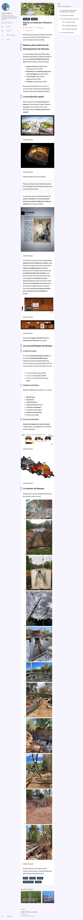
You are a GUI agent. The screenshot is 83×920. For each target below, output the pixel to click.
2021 (25, 878)
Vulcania (35, 868)
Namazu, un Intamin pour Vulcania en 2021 (37, 23)
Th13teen (29, 373)
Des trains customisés (71, 29)
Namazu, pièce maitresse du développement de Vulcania (68, 11)
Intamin (32, 878)
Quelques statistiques (71, 25)
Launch (40, 878)
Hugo (26, 914)
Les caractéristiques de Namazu (70, 19)
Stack (25, 916)
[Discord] (3, 23)
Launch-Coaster (28, 882)
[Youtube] (11, 23)
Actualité (26, 19)
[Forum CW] (5, 23)
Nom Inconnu (30, 378)
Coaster (34, 19)
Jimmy (33, 916)
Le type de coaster (70, 22)
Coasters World (6, 13)
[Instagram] (8, 23)
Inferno (28, 375)
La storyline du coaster (67, 15)
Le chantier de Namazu (67, 32)
